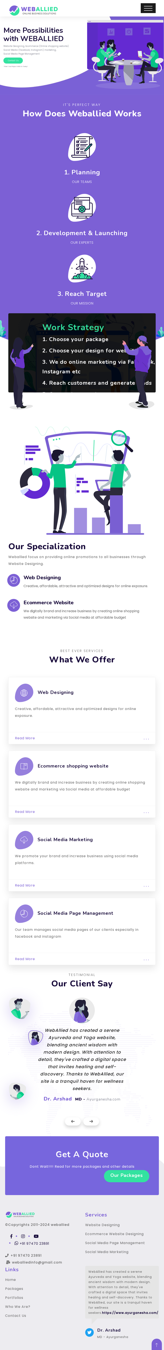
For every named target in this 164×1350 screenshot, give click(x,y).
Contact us (13, 60)
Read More (82, 738)
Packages (14, 1288)
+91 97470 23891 (34, 1243)
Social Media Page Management (115, 1242)
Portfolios (14, 1297)
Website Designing (102, 1224)
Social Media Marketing (107, 1251)
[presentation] (73, 1121)
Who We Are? (17, 1306)
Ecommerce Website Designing (114, 1233)
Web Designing (42, 577)
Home (10, 1279)
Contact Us (15, 1315)
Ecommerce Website (48, 602)
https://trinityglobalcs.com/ (128, 1307)
